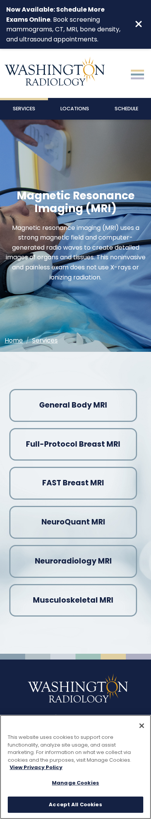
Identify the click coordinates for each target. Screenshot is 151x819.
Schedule (126, 108)
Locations (74, 108)
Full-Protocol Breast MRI (73, 444)
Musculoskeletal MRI (73, 600)
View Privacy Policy (36, 767)
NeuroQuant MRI (73, 522)
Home (14, 340)
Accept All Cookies (75, 804)
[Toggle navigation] (137, 73)
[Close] (141, 725)
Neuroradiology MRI (73, 561)
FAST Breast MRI (73, 483)
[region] (75, 767)
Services (24, 108)
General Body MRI (73, 405)
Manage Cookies (75, 782)
